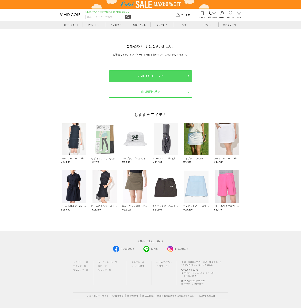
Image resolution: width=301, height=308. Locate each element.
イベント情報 (138, 266)
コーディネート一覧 (108, 262)
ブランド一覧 (79, 266)
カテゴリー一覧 (80, 262)
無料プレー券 (138, 262)
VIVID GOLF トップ (150, 76)
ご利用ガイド (162, 266)
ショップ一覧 (104, 270)
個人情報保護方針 (206, 296)
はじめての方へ (164, 262)
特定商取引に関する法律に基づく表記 (175, 296)
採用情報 (134, 296)
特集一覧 (102, 266)
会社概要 (119, 296)
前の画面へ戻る (150, 91)
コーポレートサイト (99, 296)
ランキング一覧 (80, 270)
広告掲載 (149, 296)
